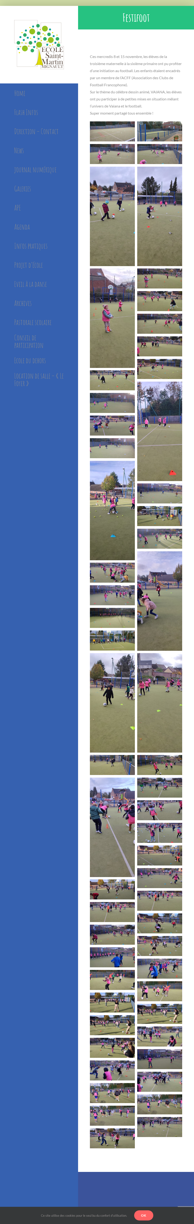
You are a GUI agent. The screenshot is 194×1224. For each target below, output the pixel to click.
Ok (143, 1215)
